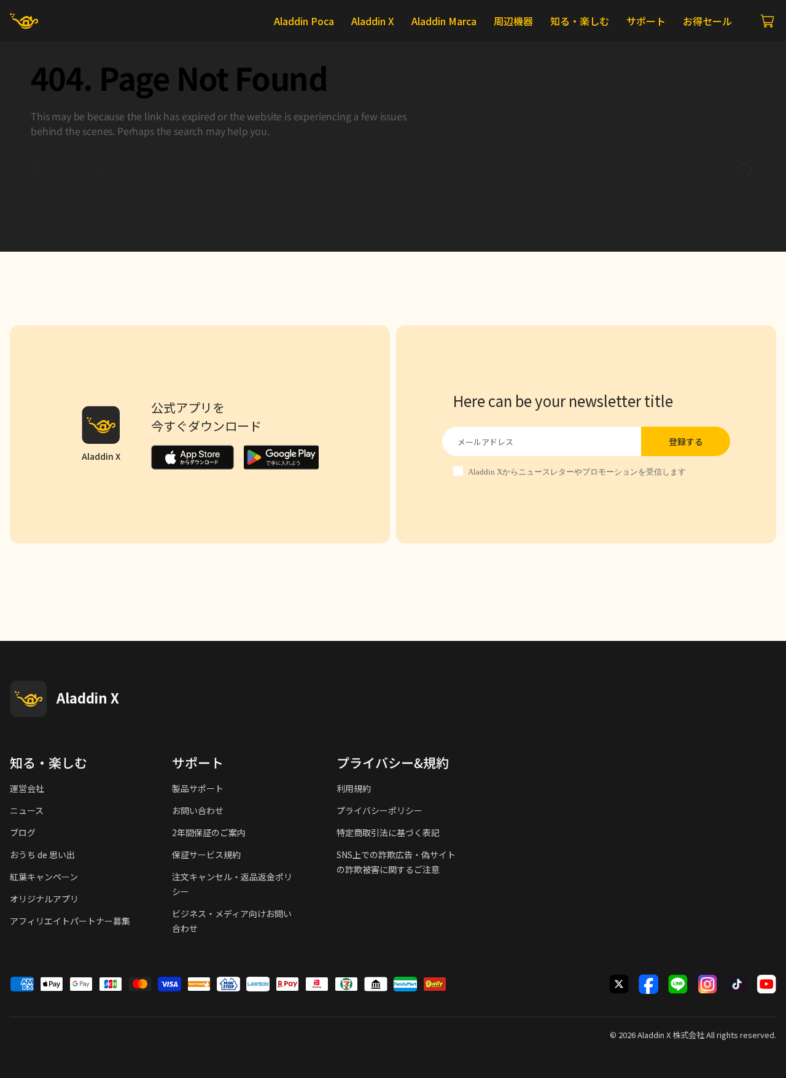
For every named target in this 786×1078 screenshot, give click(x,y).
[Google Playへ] (281, 457)
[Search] (745, 171)
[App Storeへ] (192, 457)
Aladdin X (654, 1035)
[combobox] (383, 171)
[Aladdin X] (28, 698)
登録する (686, 441)
